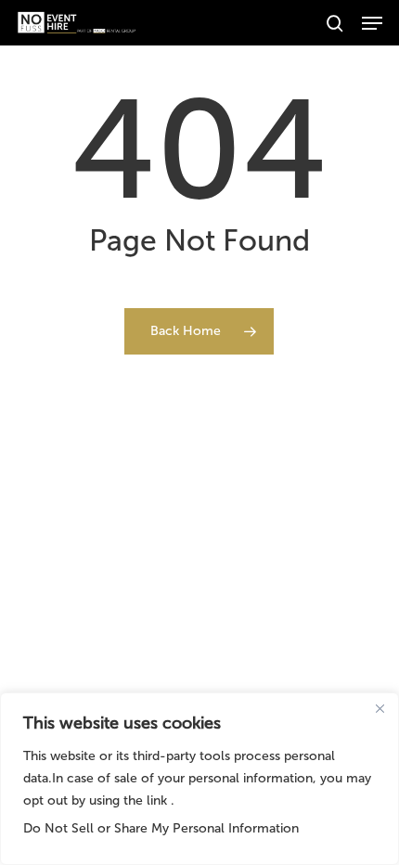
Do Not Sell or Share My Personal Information (161, 828)
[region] (199, 778)
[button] (372, 23)
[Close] (379, 708)
